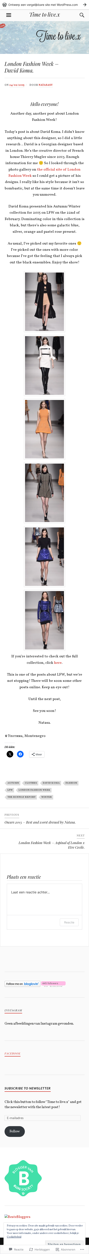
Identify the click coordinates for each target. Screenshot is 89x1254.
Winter (46, 797)
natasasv (46, 85)
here (58, 662)
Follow (15, 1131)
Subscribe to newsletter (28, 1088)
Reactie (69, 922)
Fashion (71, 783)
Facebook (12, 1053)
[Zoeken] (78, 15)
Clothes (31, 783)
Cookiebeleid (14, 1237)
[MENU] (9, 15)
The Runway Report (21, 797)
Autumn (13, 783)
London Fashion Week (34, 790)
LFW (10, 790)
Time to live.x (44, 14)
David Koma (51, 783)
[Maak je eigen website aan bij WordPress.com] (44, 4)
